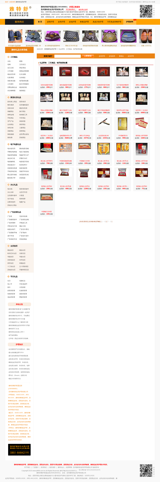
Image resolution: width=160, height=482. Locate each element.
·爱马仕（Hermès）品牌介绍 (17, 375)
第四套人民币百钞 (142, 161)
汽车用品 (22, 118)
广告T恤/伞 (23, 232)
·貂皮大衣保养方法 (14, 379)
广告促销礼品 (15, 212)
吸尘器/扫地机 (12, 175)
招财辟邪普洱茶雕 (104, 85)
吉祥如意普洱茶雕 (85, 85)
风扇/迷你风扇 (12, 168)
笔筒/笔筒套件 (24, 189)
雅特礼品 (146, 2)
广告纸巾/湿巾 (24, 236)
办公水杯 (11, 192)
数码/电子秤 (11, 178)
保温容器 (22, 121)
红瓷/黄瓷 (11, 77)
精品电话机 (23, 87)
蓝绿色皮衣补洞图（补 (21, 46)
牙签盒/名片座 (12, 226)
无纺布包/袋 (23, 216)
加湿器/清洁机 (24, 175)
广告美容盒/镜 (24, 219)
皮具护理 (131, 56)
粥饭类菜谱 (23, 297)
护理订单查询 (74, 7)
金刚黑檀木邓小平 (66, 135)
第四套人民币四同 (142, 135)
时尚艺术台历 (12, 253)
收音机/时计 (23, 165)
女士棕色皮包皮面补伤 (40, 46)
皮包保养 (112, 56)
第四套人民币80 (46, 186)
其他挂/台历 (11, 270)
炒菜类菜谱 (11, 290)
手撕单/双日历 (24, 270)
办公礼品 (14, 185)
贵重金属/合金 (12, 87)
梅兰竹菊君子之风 (66, 110)
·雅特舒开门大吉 (13, 329)
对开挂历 (22, 260)
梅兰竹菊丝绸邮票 (104, 110)
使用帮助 (69, 467)
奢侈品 (121, 56)
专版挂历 (11, 257)
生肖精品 (22, 77)
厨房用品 (22, 131)
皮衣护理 (61, 22)
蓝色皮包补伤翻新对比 (116, 46)
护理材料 (129, 22)
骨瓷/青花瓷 (11, 81)
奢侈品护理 (84, 22)
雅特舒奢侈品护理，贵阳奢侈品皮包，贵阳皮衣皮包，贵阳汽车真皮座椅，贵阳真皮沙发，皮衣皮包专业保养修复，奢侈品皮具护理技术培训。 (61, 464)
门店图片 (36, 467)
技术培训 (132, 2)
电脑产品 (22, 202)
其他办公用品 (12, 205)
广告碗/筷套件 (12, 219)
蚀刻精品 (22, 90)
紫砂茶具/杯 (23, 108)
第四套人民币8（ (122, 186)
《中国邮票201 (123, 135)
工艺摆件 (11, 84)
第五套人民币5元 (103, 161)
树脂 (20, 61)
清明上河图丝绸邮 (142, 85)
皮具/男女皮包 (24, 134)
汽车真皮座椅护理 (114, 22)
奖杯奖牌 (22, 199)
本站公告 (19, 304)
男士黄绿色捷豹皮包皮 (97, 46)
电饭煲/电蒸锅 (12, 155)
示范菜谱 (22, 287)
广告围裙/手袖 (12, 232)
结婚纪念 (22, 281)
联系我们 (139, 2)
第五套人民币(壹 (65, 186)
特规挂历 (22, 263)
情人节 (10, 284)
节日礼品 (14, 277)
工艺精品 (14, 57)
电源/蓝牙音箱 (24, 161)
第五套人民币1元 (122, 161)
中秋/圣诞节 (23, 284)
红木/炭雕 (22, 74)
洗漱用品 (11, 131)
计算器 (21, 195)
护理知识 (19, 344)
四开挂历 (11, 263)
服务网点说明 (83, 9)
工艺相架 (11, 71)
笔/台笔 (10, 189)
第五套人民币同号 (47, 161)
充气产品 (11, 121)
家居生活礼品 (15, 97)
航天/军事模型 (24, 84)
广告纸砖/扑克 (12, 239)
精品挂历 (11, 250)
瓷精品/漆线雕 (24, 71)
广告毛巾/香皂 (24, 229)
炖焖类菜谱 (11, 294)
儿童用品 (22, 128)
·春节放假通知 (13, 335)
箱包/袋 (10, 137)
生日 (9, 281)
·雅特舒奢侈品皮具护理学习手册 (19, 325)
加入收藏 (152, 2)
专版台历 (22, 257)
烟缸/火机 (22, 226)
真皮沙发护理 (98, 22)
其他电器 (22, 178)
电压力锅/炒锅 (24, 152)
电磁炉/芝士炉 (24, 155)
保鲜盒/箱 (11, 115)
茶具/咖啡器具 (24, 105)
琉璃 (9, 64)
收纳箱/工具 (23, 115)
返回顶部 (52, 467)
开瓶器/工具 (23, 223)
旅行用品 (22, 111)
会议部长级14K (103, 135)
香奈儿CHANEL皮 (60, 46)
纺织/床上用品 (12, 101)
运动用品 (11, 124)
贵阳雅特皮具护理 (50, 49)
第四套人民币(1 (84, 186)
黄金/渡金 (22, 68)
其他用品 (22, 137)
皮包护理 (72, 22)
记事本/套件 (11, 202)
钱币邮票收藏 (23, 81)
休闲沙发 (11, 128)
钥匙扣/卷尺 (11, 229)
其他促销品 (23, 239)
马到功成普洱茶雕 (47, 85)
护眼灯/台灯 (23, 158)
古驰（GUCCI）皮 (136, 46)
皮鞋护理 (50, 22)
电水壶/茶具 (11, 148)
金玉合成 (11, 68)
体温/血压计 (11, 165)
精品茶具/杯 (11, 74)
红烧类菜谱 (23, 290)
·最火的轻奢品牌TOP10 (16, 352)
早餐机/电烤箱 (12, 152)
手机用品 (11, 118)
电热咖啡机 (11, 161)
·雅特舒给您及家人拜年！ (16, 332)
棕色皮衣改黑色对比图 (78, 46)
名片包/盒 (11, 199)
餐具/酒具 (11, 105)
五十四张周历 (23, 266)
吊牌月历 (22, 253)
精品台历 (22, 250)
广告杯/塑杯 (11, 223)
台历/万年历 (23, 192)
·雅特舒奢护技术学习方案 (16, 319)
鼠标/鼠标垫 (23, 168)
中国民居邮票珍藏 (66, 161)
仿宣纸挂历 (11, 260)
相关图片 (125, 2)
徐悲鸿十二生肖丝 (142, 110)
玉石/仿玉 (22, 64)
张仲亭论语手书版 (123, 110)
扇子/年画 (11, 236)
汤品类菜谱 (11, 297)
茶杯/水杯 (11, 108)
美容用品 (22, 124)
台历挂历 (14, 246)
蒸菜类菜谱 (23, 294)
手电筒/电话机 (12, 171)
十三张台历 (11, 266)
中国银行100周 (85, 161)
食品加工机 (11, 158)
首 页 (40, 22)
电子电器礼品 (15, 144)
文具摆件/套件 (12, 195)
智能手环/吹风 (24, 171)
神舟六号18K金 (85, 135)
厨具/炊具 (22, 101)
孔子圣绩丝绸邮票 (123, 85)
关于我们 (119, 2)
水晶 (9, 61)
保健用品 (11, 111)
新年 (9, 287)
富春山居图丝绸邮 (47, 110)
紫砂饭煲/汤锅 (24, 148)
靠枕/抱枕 (11, 134)
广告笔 (10, 216)
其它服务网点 (70, 9)
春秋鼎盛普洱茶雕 (66, 85)
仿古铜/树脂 (11, 90)
